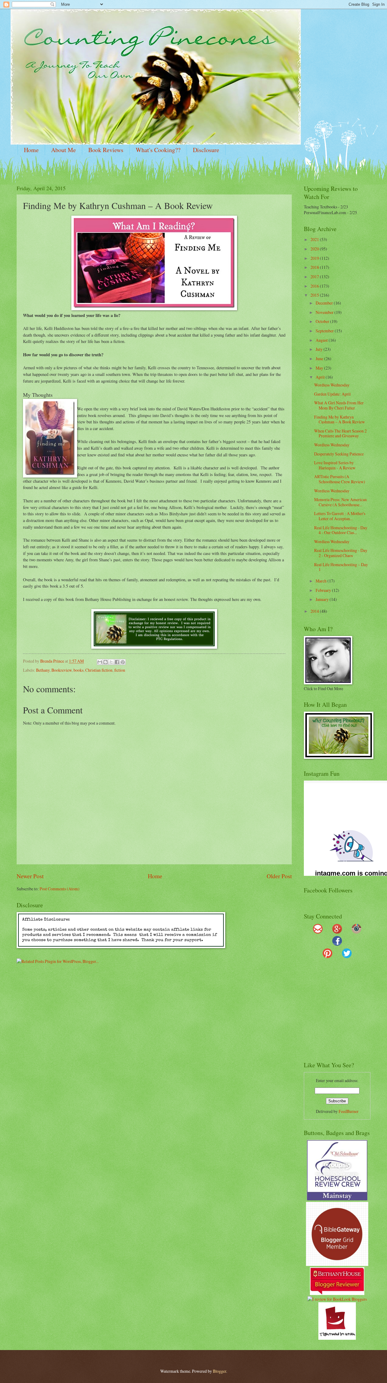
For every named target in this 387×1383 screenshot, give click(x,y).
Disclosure (206, 150)
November (325, 312)
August (322, 340)
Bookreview (61, 670)
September (325, 331)
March (321, 581)
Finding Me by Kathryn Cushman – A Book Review (339, 419)
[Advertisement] (341, 1012)
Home (31, 150)
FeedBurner (349, 1111)
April (321, 377)
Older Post (279, 876)
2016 (315, 286)
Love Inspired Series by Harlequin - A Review (335, 465)
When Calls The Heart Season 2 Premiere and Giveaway (340, 433)
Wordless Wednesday (332, 385)
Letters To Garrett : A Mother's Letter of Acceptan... (339, 515)
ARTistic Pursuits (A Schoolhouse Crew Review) (339, 479)
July (320, 349)
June (320, 358)
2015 (315, 295)
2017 (315, 276)
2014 (315, 611)
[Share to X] (111, 662)
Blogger (219, 1371)
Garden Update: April (332, 394)
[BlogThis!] (105, 662)
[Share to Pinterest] (123, 662)
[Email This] (100, 662)
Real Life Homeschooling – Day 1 (341, 567)
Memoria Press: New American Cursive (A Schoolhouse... (340, 502)
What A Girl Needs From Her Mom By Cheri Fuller (339, 405)
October (323, 321)
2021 (315, 239)
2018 (315, 267)
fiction (119, 670)
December (325, 303)
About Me (63, 150)
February (324, 590)
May (320, 368)
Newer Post (30, 876)
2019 (315, 258)
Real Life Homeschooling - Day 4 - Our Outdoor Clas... (340, 530)
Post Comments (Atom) (60, 889)
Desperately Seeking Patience (339, 454)
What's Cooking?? (158, 150)
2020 (315, 249)
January (323, 599)
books (78, 670)
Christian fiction (98, 670)
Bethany (43, 670)
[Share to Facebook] (117, 662)
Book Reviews (105, 150)
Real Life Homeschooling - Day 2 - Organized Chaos (340, 552)
